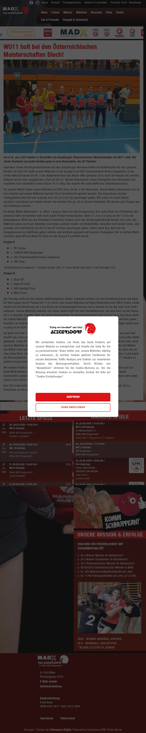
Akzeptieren (73, 397)
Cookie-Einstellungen (73, 407)
